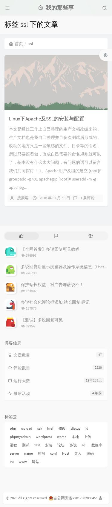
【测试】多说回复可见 (42, 320)
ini (12, 461)
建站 (35, 461)
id (86, 428)
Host (65, 453)
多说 (73, 445)
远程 (13, 445)
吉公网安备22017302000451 (75, 497)
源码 (90, 453)
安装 (48, 445)
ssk (39, 428)
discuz (75, 428)
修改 (62, 428)
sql (84, 445)
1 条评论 (87, 197)
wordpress (44, 436)
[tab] (21, 236)
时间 (41, 453)
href (50, 428)
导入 (78, 453)
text (37, 445)
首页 (19, 43)
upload (26, 428)
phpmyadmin (20, 436)
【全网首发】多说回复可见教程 (50, 249)
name (28, 453)
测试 (25, 445)
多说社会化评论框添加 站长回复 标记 (55, 302)
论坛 (61, 445)
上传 (87, 436)
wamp (62, 436)
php (13, 428)
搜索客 (23, 197)
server (14, 453)
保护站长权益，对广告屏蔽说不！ (52, 284)
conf (53, 453)
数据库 (96, 445)
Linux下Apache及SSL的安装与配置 (46, 118)
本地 (75, 436)
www (23, 461)
